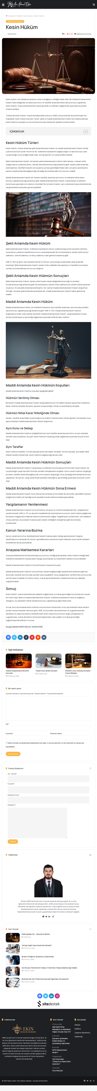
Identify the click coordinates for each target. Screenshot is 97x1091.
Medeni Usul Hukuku (25, 16)
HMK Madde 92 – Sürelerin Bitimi (36, 934)
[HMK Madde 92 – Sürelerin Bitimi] (13, 937)
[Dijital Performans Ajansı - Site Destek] (48, 1004)
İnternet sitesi (56, 733)
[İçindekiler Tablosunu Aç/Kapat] (84, 132)
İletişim (77, 1025)
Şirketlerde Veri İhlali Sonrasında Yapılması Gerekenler (45, 979)
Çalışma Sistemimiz (82, 1032)
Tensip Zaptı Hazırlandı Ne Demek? (37, 945)
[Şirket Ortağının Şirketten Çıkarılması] (13, 960)
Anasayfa (11, 16)
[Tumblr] (26, 637)
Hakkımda (79, 1036)
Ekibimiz (78, 1029)
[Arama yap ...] (94, 5)
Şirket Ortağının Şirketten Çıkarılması (38, 956)
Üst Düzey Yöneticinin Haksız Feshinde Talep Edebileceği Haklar (49, 968)
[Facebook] (8, 637)
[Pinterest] (32, 637)
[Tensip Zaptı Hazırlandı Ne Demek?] (13, 949)
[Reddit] (38, 637)
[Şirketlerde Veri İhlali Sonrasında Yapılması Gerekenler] (13, 982)
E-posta (9, 733)
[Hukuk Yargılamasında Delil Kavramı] (19, 661)
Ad (7, 724)
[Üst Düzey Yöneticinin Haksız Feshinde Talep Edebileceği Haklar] (13, 971)
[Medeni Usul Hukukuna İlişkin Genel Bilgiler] (78, 661)
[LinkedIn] (20, 637)
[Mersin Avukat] (19, 4)
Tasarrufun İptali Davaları (46, 670)
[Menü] (3, 5)
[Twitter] (14, 637)
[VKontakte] (43, 637)
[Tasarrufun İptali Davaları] (48, 661)
